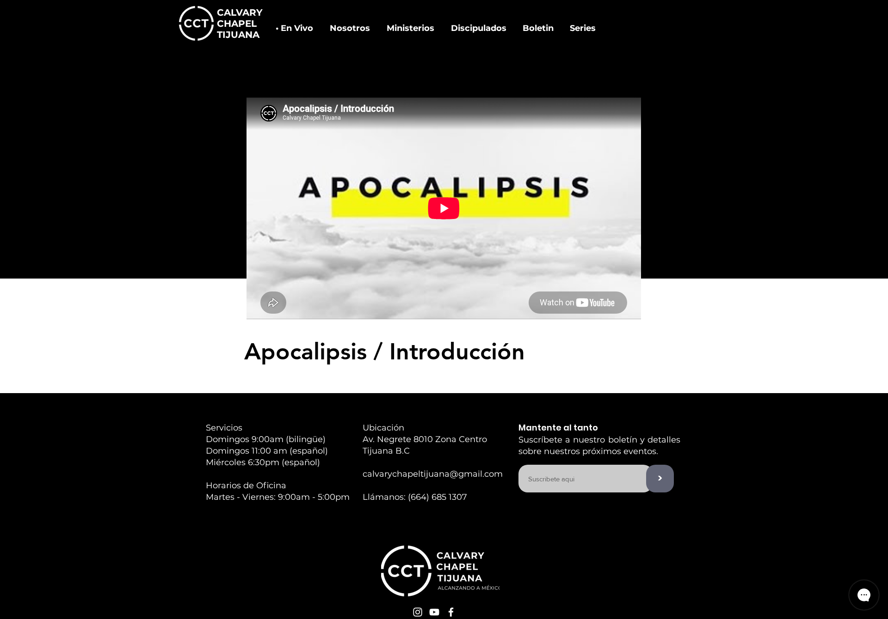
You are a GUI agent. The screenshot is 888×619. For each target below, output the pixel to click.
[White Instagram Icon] (418, 612)
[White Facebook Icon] (451, 612)
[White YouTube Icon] (434, 612)
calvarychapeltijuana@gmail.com (433, 474)
